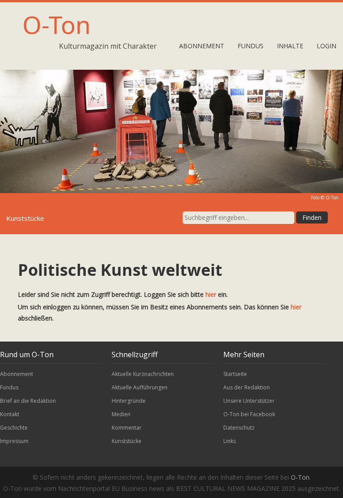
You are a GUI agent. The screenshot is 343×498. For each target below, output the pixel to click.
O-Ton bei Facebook (249, 414)
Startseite (235, 374)
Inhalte (290, 46)
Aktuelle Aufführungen (139, 387)
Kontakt (9, 414)
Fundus (251, 46)
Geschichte (14, 427)
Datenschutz (239, 427)
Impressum (14, 441)
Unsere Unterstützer (249, 401)
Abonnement (201, 46)
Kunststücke (127, 441)
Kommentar (127, 427)
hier (210, 294)
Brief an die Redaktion (28, 401)
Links (229, 441)
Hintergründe (129, 401)
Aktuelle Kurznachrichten (143, 374)
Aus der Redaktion (246, 387)
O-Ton (56, 24)
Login (326, 46)
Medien (121, 414)
